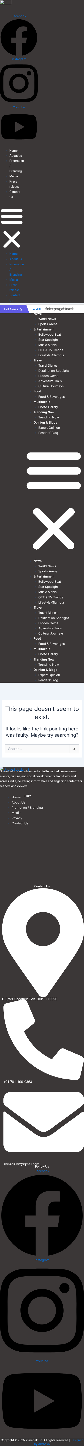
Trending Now (44, 412)
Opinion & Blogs (45, 422)
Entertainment (44, 329)
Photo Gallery (48, 407)
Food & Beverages (51, 397)
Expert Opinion (49, 428)
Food (37, 391)
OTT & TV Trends (50, 350)
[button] (11, 227)
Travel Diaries (48, 365)
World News (47, 319)
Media (13, 176)
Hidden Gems (48, 376)
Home (13, 150)
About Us (15, 155)
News (38, 314)
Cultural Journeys (51, 386)
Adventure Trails (50, 381)
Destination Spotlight (53, 371)
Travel (38, 360)
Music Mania (47, 345)
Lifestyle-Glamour (51, 355)
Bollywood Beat (49, 335)
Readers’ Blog (48, 433)
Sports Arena (48, 324)
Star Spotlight (48, 340)
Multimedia (42, 402)
